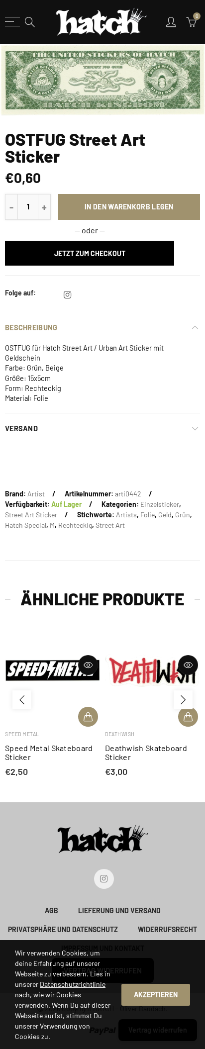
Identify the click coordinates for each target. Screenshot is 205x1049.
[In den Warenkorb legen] (88, 717)
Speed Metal (22, 734)
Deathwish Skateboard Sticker (146, 753)
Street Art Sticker (31, 514)
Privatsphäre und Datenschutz (63, 929)
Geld (165, 514)
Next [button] (183, 699)
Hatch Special (25, 525)
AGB (51, 910)
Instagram (67, 294)
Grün (182, 514)
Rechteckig (75, 525)
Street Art (110, 525)
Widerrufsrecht (167, 929)
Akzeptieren (156, 994)
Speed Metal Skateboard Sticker (49, 753)
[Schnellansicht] (88, 665)
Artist (36, 493)
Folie (147, 514)
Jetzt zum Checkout (89, 253)
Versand (21, 428)
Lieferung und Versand (119, 910)
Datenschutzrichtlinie (72, 984)
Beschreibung (31, 327)
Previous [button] (21, 699)
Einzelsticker (159, 504)
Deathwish (120, 734)
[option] (102, 80)
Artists (126, 514)
